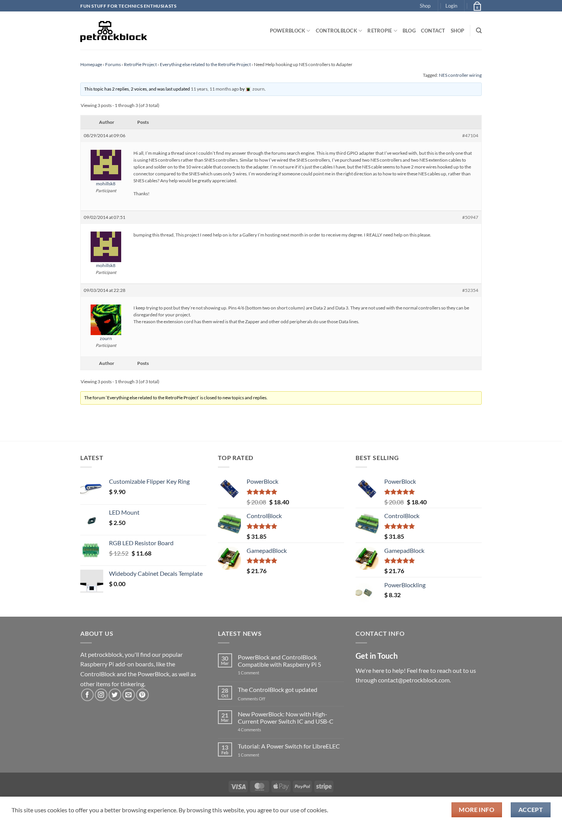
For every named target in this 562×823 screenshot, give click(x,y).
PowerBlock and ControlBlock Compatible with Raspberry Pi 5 (279, 660)
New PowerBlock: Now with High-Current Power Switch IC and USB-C (285, 717)
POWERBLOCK (287, 31)
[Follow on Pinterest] (142, 695)
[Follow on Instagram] (101, 695)
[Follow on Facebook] (87, 695)
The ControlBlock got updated (277, 689)
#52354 (470, 290)
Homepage (91, 64)
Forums (113, 64)
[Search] (479, 30)
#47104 (470, 135)
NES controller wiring (460, 75)
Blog (409, 31)
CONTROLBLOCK (336, 31)
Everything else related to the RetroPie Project (205, 64)
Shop (425, 6)
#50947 (470, 217)
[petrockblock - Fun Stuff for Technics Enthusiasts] (114, 30)
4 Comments (261, 729)
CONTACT (433, 31)
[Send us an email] (128, 695)
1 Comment (260, 672)
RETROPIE (379, 31)
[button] (451, 5)
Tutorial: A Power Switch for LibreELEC (289, 746)
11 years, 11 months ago (215, 89)
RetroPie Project (140, 64)
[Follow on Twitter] (115, 695)
